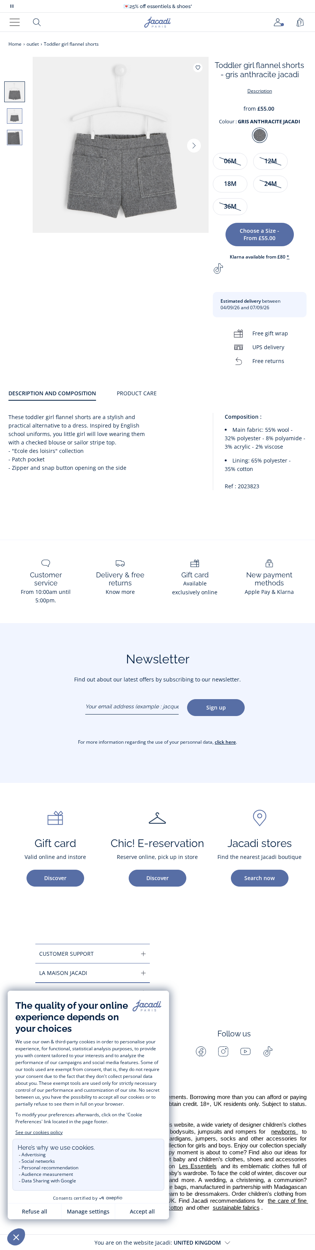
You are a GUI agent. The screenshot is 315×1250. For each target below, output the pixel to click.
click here (225, 742)
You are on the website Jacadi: (157, 1242)
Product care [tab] (137, 393)
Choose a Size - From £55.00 (259, 234)
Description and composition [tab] (52, 393)
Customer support (66, 953)
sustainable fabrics (236, 1208)
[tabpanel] (157, 455)
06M (230, 161)
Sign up (216, 707)
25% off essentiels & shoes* (157, 6)
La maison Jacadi (63, 972)
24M (270, 183)
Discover (55, 878)
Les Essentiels (198, 1166)
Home (15, 44)
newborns (284, 1132)
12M (270, 161)
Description (259, 91)
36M (230, 206)
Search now (259, 878)
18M (230, 183)
